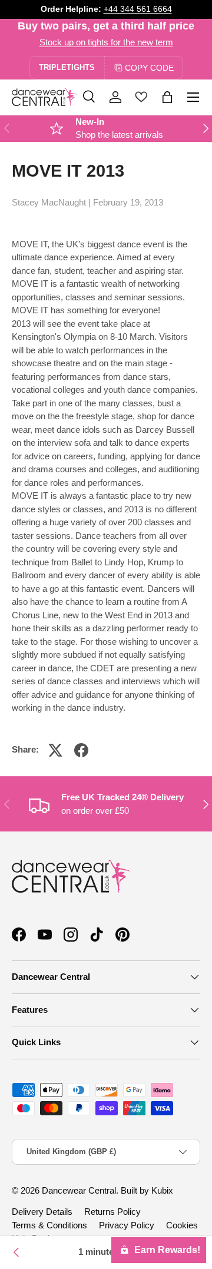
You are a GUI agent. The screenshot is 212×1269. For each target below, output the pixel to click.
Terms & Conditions (49, 1225)
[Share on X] (55, 750)
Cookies (182, 1225)
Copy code (149, 67)
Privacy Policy (126, 1225)
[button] (167, 97)
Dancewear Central (79, 1190)
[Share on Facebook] (81, 750)
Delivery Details (42, 1212)
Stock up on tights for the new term (106, 42)
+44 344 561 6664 (138, 9)
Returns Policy (112, 1212)
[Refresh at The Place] (16, 1252)
